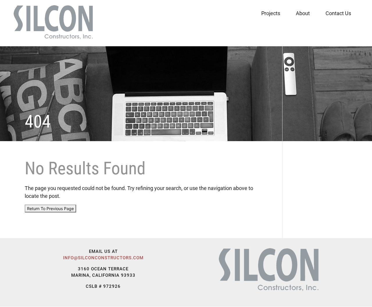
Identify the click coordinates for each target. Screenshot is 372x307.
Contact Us (338, 13)
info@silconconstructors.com (103, 257)
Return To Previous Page (50, 208)
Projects (270, 13)
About (303, 13)
